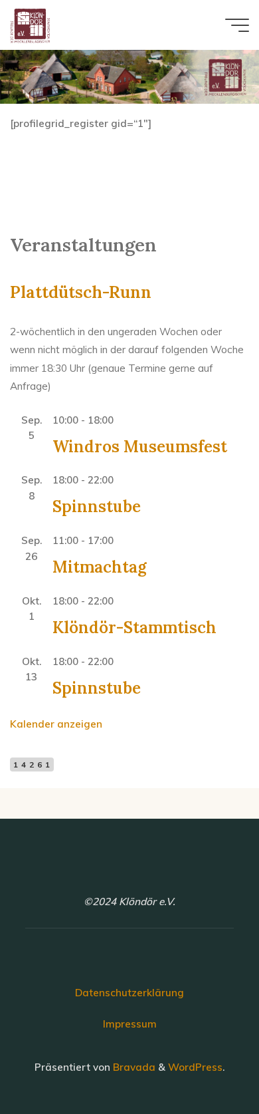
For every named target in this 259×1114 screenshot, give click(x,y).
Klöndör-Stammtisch (134, 627)
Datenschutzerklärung (129, 992)
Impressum (130, 1024)
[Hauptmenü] (237, 25)
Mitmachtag (99, 567)
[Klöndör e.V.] (29, 25)
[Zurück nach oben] (207, 1062)
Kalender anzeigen (56, 724)
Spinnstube (96, 506)
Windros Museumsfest (139, 446)
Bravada (132, 1067)
